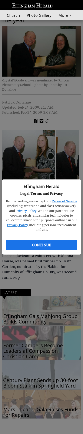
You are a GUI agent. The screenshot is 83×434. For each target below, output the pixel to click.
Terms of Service (64, 201)
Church (13, 15)
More (63, 15)
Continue (41, 245)
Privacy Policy (26, 211)
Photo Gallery (39, 15)
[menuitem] (66, 15)
